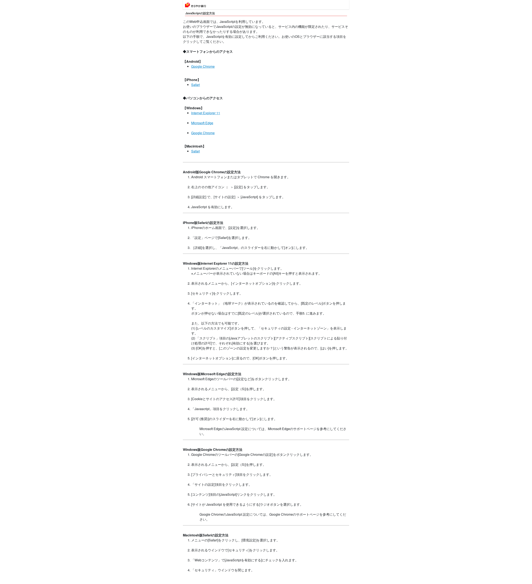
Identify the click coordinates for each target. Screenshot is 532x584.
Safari (195, 84)
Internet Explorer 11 (205, 113)
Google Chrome (203, 66)
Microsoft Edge (202, 122)
